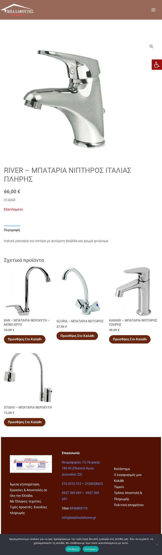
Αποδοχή (73, 549)
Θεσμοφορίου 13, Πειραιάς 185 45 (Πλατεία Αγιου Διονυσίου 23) (81, 468)
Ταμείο (119, 487)
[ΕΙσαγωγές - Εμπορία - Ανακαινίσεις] (17, 9)
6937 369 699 (71, 493)
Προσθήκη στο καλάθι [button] (24, 339)
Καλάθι (119, 481)
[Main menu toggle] (153, 9)
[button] (157, 64)
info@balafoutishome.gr (79, 518)
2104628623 (94, 484)
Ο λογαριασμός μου (128, 475)
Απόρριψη (91, 549)
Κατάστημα (122, 469)
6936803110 (79, 508)
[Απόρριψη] (157, 544)
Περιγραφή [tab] (12, 230)
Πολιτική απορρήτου (129, 505)
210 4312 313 (71, 484)
